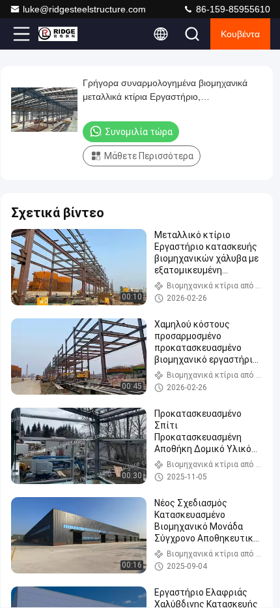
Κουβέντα (240, 34)
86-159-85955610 (231, 9)
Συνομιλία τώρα (139, 132)
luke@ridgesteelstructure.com (84, 9)
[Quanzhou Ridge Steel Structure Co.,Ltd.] (64, 34)
